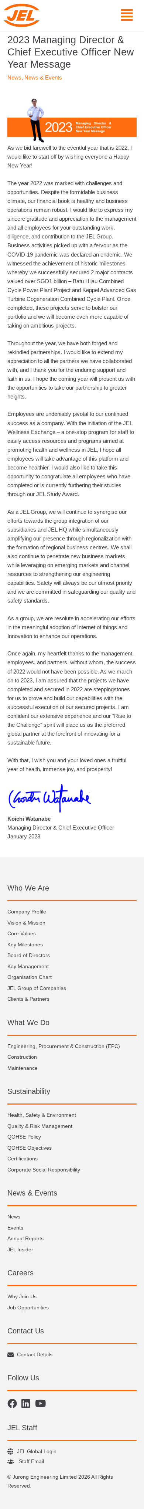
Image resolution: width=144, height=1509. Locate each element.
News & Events (43, 78)
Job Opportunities (28, 1307)
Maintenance (22, 1068)
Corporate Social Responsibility (43, 1170)
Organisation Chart (29, 977)
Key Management (28, 966)
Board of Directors (28, 955)
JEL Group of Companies (36, 988)
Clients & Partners (28, 999)
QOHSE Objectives (29, 1148)
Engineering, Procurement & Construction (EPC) (63, 1046)
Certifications (22, 1159)
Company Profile (26, 912)
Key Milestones (25, 944)
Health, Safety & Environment (41, 1115)
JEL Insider (20, 1249)
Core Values (21, 933)
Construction (22, 1057)
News (14, 78)
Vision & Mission (26, 923)
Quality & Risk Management (39, 1126)
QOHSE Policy (24, 1137)
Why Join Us (22, 1296)
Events (15, 1228)
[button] (90, 15)
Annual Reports (25, 1238)
